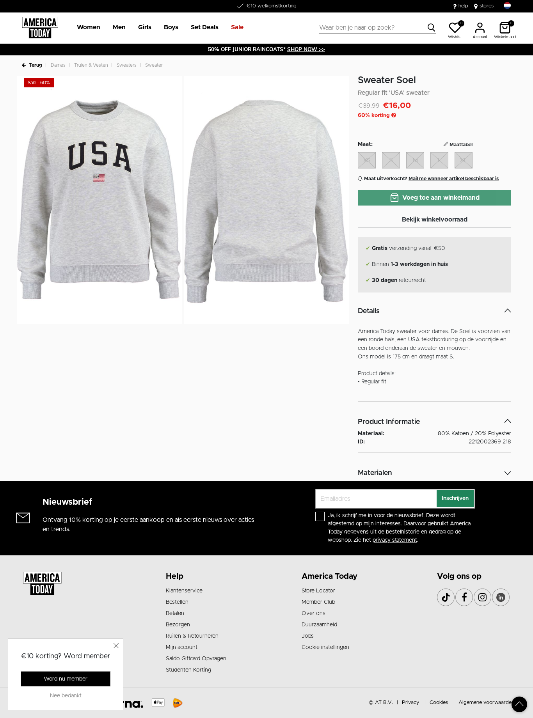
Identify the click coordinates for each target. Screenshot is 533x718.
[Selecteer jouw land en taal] (507, 5)
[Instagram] (482, 597)
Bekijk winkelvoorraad (434, 219)
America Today (329, 576)
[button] (88, 28)
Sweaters (127, 65)
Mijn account (181, 647)
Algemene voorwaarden (486, 702)
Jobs (308, 636)
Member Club (318, 602)
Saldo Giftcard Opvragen (196, 658)
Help (174, 576)
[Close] (116, 645)
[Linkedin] (501, 597)
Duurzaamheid (319, 625)
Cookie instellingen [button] (325, 647)
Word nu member (65, 679)
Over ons (313, 613)
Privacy (410, 702)
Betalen (175, 613)
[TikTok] (446, 597)
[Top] (519, 704)
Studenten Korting (188, 670)
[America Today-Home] (40, 28)
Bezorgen (178, 625)
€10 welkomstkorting (271, 6)
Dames (58, 65)
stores (487, 6)
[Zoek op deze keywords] (431, 27)
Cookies (439, 702)
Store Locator (318, 591)
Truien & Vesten (91, 65)
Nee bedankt (66, 695)
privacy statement (395, 540)
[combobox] (377, 27)
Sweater (154, 65)
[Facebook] (464, 597)
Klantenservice (184, 591)
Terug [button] (35, 65)
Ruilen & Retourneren (192, 636)
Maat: (365, 144)
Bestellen (177, 602)
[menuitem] (85, 28)
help (463, 6)
